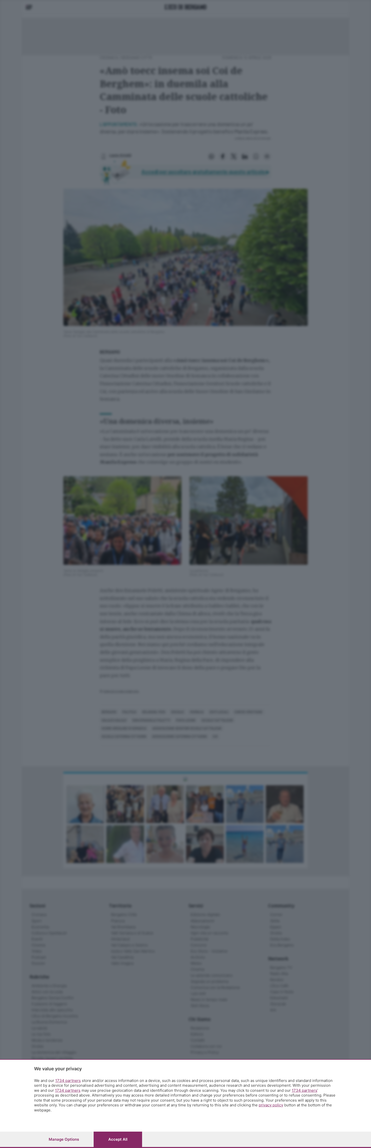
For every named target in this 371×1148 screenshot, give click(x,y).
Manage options (64, 1139)
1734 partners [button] (68, 1080)
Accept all (117, 1139)
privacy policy (271, 1105)
